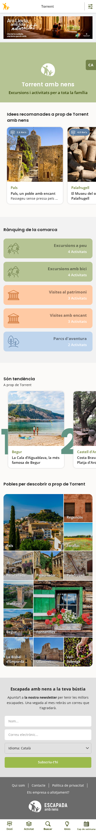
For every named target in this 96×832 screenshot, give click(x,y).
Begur (17, 451)
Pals (14, 187)
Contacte (38, 785)
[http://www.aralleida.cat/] (48, 27)
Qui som (18, 785)
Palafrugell (80, 187)
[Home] (5, 6)
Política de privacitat (68, 785)
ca (90, 65)
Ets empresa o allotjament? (48, 792)
